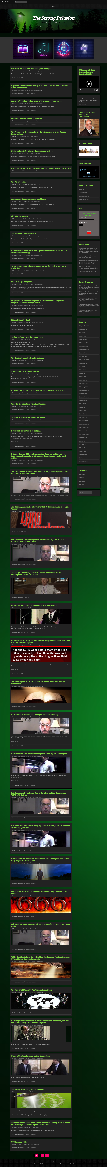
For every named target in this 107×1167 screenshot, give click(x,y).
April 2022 (83, 410)
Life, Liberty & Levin (19, 216)
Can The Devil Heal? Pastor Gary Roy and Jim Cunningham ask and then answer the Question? (40, 826)
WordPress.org (84, 199)
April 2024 (83, 336)
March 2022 (83, 414)
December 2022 (84, 390)
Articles (21, 78)
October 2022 (83, 393)
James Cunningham (36, 71)
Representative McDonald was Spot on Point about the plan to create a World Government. (39, 86)
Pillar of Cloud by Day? (20, 320)
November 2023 (84, 353)
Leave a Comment (31, 78)
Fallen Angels (42, 1115)
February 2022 (84, 417)
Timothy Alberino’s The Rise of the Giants (28, 417)
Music (82, 477)
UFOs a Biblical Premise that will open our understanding (34, 714)
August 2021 (83, 437)
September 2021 (84, 434)
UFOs (48, 1115)
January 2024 (84, 346)
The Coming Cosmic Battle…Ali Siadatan (27, 358)
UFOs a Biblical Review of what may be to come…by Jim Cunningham (39, 753)
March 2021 (83, 454)
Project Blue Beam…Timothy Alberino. (26, 118)
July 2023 (82, 366)
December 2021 (84, 424)
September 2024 (84, 326)
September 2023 (84, 360)
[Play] (80, 90)
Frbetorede (83, 292)
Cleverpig (34, 511)
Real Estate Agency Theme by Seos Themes (65, 1163)
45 (42, 1155)
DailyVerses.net (82, 104)
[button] (89, 84)
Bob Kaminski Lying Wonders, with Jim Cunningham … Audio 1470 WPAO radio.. (40, 925)
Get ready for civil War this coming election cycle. (31, 68)
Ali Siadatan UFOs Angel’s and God (25, 371)
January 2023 (84, 387)
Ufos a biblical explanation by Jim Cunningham (30, 1056)
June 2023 (83, 370)
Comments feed (84, 196)
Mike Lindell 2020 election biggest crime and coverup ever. (89, 305)
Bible (36, 1115)
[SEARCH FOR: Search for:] (21, 2)
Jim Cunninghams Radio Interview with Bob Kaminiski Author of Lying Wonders (40, 508)
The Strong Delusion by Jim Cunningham (27, 1089)
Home (53, 6)
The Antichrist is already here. (23, 233)
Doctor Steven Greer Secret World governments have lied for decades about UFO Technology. (39, 251)
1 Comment (27, 532)
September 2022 (84, 397)
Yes (82, 217)
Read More (14, 441)
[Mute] (94, 90)
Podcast (21, 499)
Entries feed (83, 192)
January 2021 (84, 461)
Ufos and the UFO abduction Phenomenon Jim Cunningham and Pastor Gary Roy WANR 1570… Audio (40, 859)
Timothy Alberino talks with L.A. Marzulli (28, 404)
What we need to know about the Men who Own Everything (89, 287)
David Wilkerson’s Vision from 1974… (26, 431)
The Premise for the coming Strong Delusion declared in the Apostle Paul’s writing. (38, 133)
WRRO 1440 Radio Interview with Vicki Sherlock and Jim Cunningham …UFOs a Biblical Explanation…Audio (40, 958)
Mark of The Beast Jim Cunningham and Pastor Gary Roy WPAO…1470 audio (39, 892)
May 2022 (82, 407)
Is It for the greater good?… (22, 282)
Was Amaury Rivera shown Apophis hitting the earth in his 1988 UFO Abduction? (39, 267)
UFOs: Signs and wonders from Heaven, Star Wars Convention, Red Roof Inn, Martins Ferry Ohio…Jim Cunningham (40, 1021)
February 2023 (84, 383)
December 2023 (84, 349)
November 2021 (84, 427)
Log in (82, 189)
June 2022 (83, 404)
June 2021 (83, 444)
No (82, 222)
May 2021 (82, 448)
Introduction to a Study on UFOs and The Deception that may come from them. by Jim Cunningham (40, 641)
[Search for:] (85, 492)
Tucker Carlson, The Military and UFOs (27, 337)
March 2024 (83, 339)
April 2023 (83, 376)
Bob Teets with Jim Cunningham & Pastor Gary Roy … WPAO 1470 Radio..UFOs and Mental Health (37, 540)
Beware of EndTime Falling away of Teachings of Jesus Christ (36, 101)
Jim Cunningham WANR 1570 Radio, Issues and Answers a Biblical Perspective (38, 682)
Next (47, 1155)
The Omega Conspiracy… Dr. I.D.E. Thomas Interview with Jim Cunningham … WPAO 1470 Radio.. (36, 573)
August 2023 (83, 363)
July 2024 (82, 332)
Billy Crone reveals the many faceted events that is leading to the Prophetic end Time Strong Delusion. (37, 301)
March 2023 (83, 380)
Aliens (32, 1115)
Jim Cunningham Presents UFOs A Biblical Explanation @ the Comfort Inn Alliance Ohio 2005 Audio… (39, 472)
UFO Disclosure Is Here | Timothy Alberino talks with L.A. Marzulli (38, 390)
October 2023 (83, 356)
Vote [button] (89, 232)
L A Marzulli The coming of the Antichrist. (88, 299)
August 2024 (83, 329)
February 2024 (84, 343)
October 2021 (83, 431)
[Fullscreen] (97, 90)
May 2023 (82, 373)
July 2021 (82, 441)
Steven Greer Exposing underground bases (28, 199)
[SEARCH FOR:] (16, 2)
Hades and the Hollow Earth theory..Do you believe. (32, 151)
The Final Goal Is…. (18, 182)
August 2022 (83, 400)
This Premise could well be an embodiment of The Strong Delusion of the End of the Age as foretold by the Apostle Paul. (40, 1123)
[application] (89, 84)
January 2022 (84, 420)
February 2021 (84, 458)
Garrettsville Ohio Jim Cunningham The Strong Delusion (34, 605)
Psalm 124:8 (82, 103)
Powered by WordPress (53, 1161)
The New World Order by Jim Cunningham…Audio (31, 990)
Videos (21, 632)
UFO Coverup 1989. (19, 1142)
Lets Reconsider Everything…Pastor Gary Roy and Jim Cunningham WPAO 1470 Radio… (38, 794)
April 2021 (83, 451)
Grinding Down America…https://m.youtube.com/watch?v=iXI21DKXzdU (41, 168)
